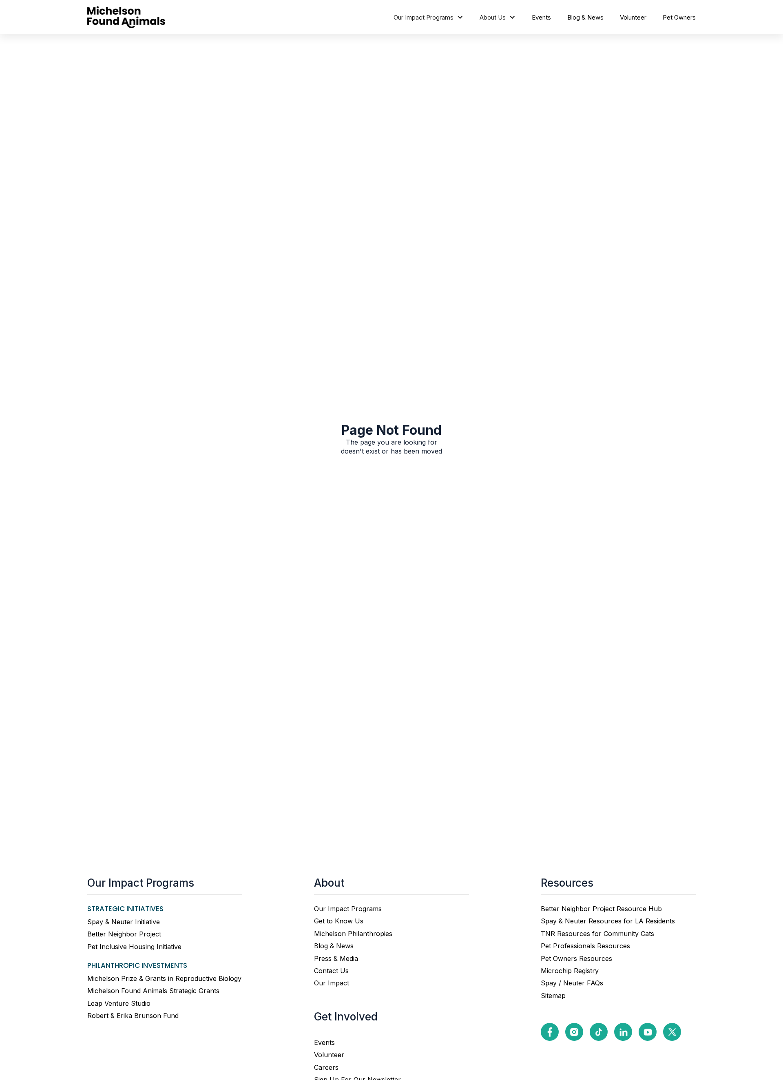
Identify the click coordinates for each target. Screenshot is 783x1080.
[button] (428, 17)
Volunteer (633, 17)
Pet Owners (679, 17)
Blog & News (585, 17)
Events (541, 17)
